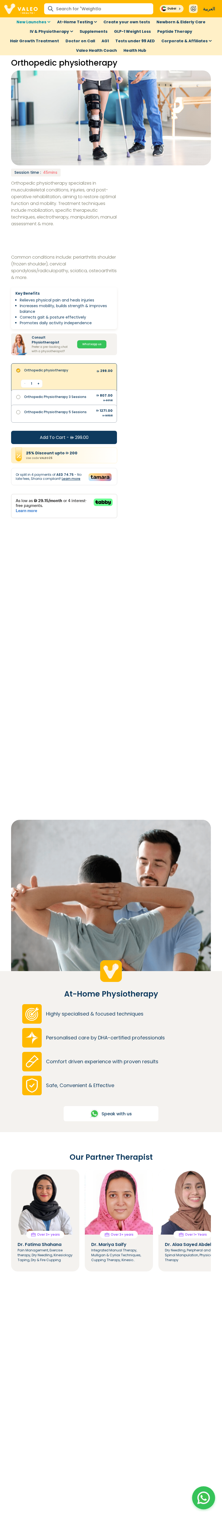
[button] (203, 1497)
